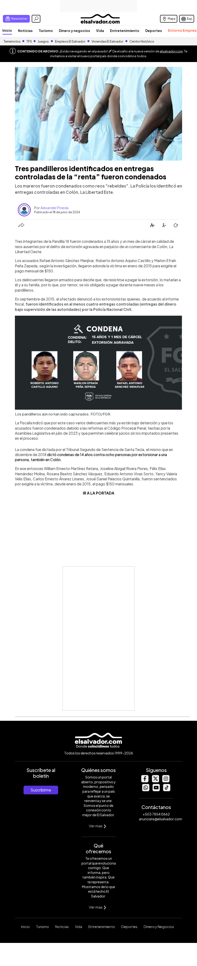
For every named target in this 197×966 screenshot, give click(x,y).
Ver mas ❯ (97, 825)
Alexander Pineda (54, 208)
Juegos (43, 41)
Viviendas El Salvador (107, 41)
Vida (100, 30)
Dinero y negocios (74, 30)
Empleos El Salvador (70, 41)
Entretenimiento (124, 30)
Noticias (25, 30)
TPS (29, 41)
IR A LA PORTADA (98, 493)
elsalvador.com (171, 51)
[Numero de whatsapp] (145, 790)
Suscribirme (41, 789)
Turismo (46, 30)
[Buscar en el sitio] (36, 19)
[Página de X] (155, 781)
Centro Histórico (141, 41)
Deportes (153, 30)
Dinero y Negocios (159, 926)
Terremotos (12, 41)
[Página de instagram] (166, 781)
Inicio (7, 30)
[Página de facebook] (144, 781)
